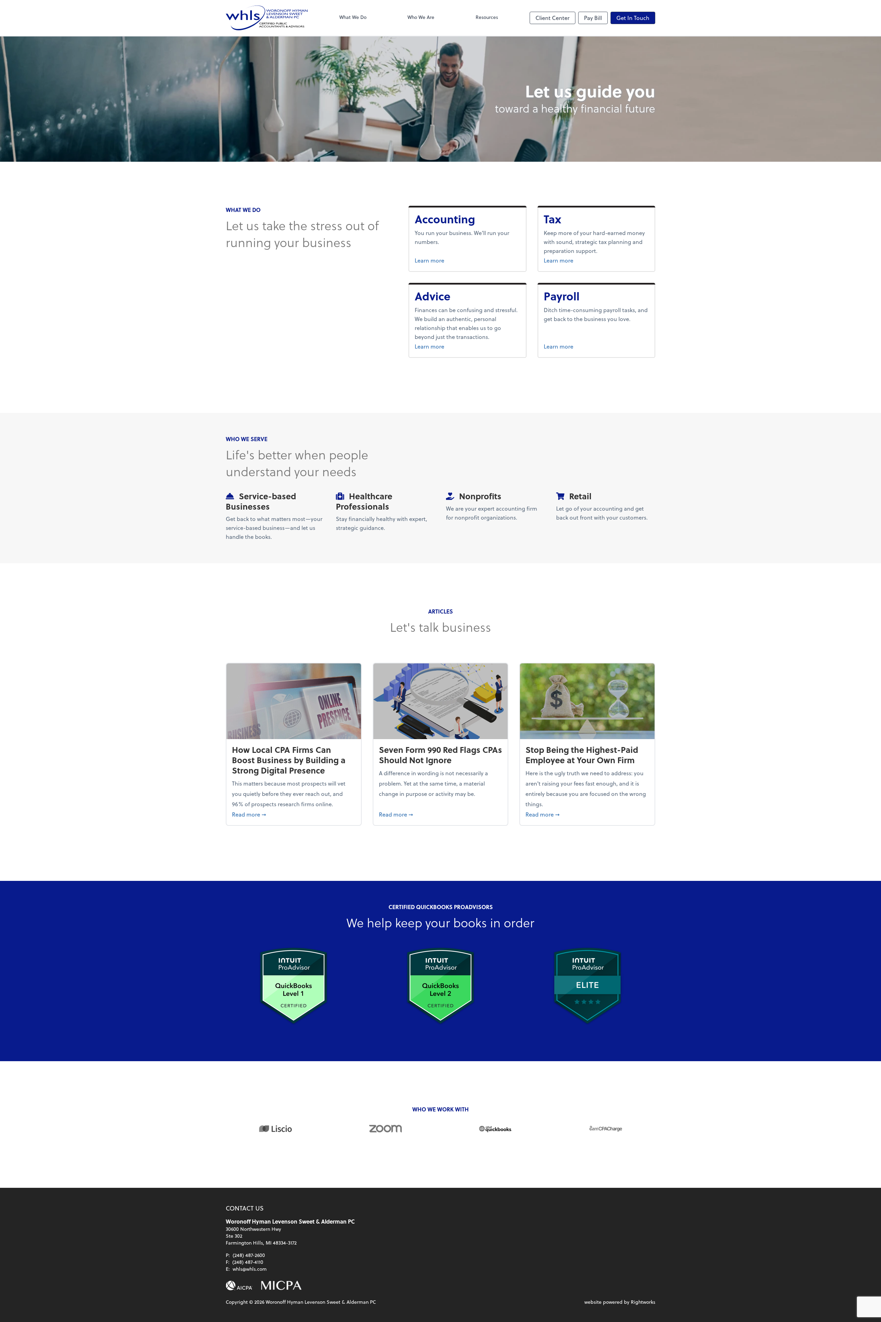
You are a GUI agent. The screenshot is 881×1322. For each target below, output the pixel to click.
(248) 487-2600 (249, 1255)
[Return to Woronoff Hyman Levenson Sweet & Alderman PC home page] (267, 18)
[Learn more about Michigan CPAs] (281, 1285)
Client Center (552, 18)
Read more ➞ (293, 814)
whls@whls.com (250, 1268)
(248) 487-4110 (247, 1262)
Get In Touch (632, 18)
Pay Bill (593, 18)
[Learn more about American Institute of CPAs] (239, 1285)
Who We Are (420, 17)
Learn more (453, 260)
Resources (487, 17)
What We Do (353, 17)
